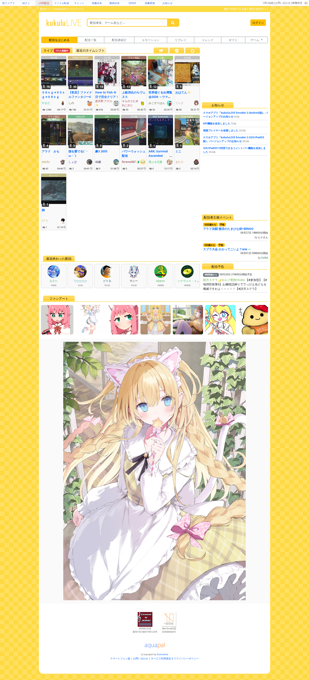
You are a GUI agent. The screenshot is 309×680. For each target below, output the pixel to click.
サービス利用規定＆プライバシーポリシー (175, 658)
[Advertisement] (120, 242)
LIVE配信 (44, 3)
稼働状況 (297, 2)
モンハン (53, 175)
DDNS (132, 3)
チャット (79, 3)
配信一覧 (90, 40)
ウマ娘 (160, 57)
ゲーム (255, 40)
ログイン (258, 23)
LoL (107, 116)
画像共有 (97, 3)
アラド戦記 (134, 57)
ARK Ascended (160, 116)
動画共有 (115, 3)
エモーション (151, 40)
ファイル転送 (61, 3)
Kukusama (162, 654)
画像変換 (150, 3)
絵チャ (26, 3)
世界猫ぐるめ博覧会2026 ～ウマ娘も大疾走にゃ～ (160, 96)
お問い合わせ (282, 2)
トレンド (208, 40)
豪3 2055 (101, 151)
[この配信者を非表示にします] (64, 109)
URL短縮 (268, 2)
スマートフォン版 (120, 658)
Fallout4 (80, 116)
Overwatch (187, 116)
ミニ (178, 151)
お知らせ (167, 3)
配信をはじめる (59, 40)
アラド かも (50, 151)
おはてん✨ (183, 92)
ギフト (233, 40)
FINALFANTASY (80, 57)
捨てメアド (8, 3)
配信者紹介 (119, 40)
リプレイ (180, 40)
